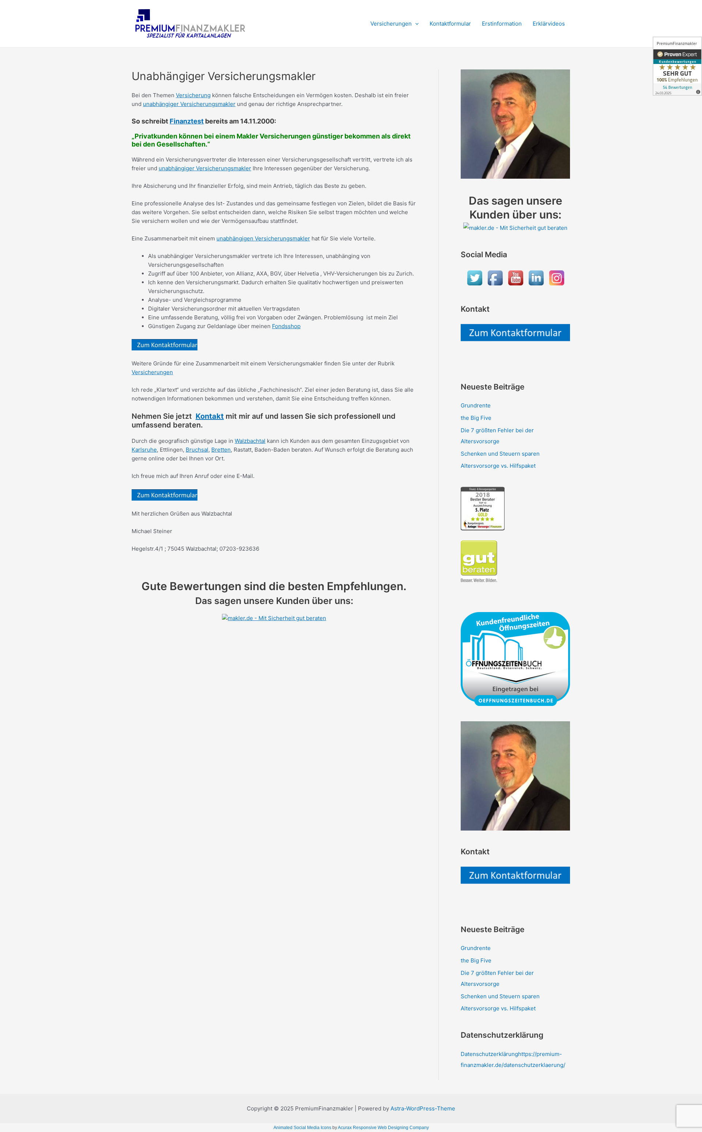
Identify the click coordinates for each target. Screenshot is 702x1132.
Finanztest (187, 121)
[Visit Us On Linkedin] (536, 277)
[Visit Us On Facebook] (495, 277)
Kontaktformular (450, 23)
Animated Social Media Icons (302, 1127)
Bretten (221, 449)
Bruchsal (197, 449)
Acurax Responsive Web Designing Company (383, 1127)
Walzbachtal (250, 440)
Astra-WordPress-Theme (422, 1108)
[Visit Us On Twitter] (474, 277)
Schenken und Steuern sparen (500, 453)
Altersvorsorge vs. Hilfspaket (498, 465)
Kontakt (210, 416)
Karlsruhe (144, 449)
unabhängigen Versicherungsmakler (263, 238)
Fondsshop (286, 326)
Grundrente (476, 405)
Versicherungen (391, 23)
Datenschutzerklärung (489, 1054)
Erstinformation (502, 23)
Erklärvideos (549, 23)
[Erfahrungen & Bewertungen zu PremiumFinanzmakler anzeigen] (677, 66)
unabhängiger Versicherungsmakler (189, 103)
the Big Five (476, 417)
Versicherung (193, 95)
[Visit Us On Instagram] (556, 277)
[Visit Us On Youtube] (515, 277)
